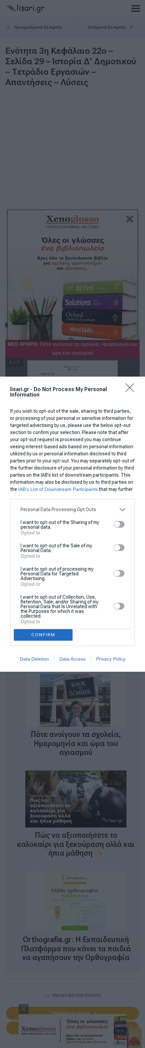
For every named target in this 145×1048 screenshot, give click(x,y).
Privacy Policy (110, 659)
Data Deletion (34, 659)
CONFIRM (43, 634)
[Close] (131, 389)
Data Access (72, 659)
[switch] (119, 524)
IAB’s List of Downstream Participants (58, 489)
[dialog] (72, 524)
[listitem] (72, 509)
